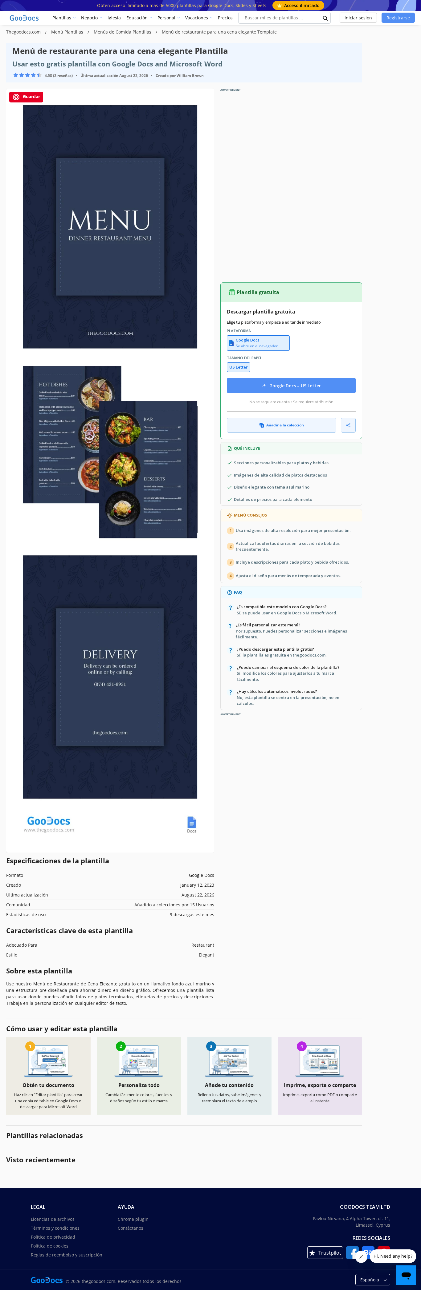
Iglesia (114, 18)
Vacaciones (196, 18)
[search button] (325, 18)
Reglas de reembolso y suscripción (66, 1255)
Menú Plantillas (67, 32)
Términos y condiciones (55, 1228)
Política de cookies (49, 1246)
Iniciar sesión (358, 18)
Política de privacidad (53, 1237)
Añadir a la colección (285, 425)
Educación (137, 18)
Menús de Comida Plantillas (123, 32)
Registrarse (398, 18)
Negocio (89, 18)
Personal (166, 18)
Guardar (31, 96)
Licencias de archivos (53, 1219)
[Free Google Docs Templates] (24, 17)
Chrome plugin (133, 1219)
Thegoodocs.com (24, 32)
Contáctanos (130, 1228)
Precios (225, 18)
